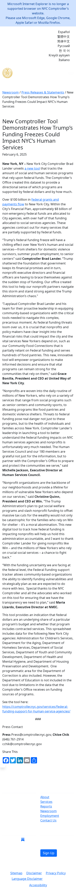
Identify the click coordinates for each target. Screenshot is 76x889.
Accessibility (38, 885)
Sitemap (16, 873)
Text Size (55, 879)
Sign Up (48, 853)
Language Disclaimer (27, 879)
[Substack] (23, 839)
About (44, 797)
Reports (46, 806)
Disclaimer (34, 873)
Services (46, 802)
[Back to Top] (2, 766)
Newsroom (48, 811)
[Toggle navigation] (71, 73)
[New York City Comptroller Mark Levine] (30, 73)
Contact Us (48, 820)
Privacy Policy (56, 873)
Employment (49, 816)
